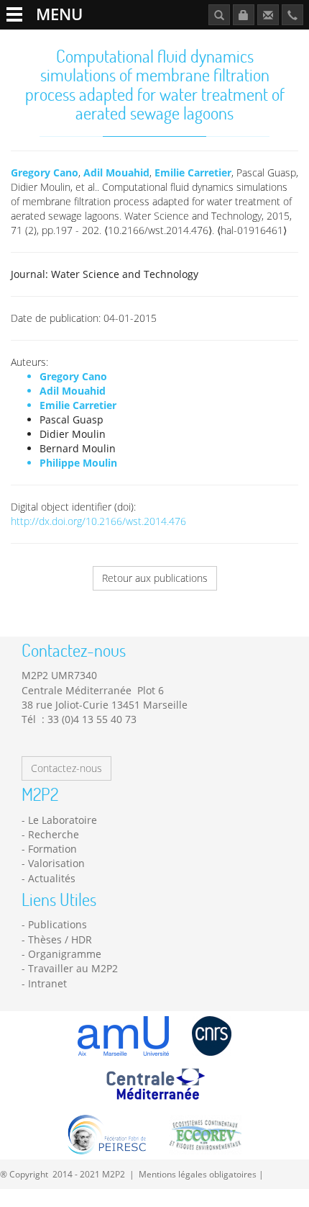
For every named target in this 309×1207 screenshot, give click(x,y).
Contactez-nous (66, 768)
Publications (57, 924)
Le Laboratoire (62, 820)
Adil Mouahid (116, 172)
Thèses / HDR (60, 939)
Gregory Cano (44, 172)
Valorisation (56, 863)
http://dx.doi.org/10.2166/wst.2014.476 (98, 521)
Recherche (53, 834)
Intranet (47, 983)
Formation (52, 849)
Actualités (51, 878)
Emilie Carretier (192, 172)
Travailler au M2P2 (73, 968)
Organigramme (64, 954)
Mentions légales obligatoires (198, 1174)
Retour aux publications (155, 578)
